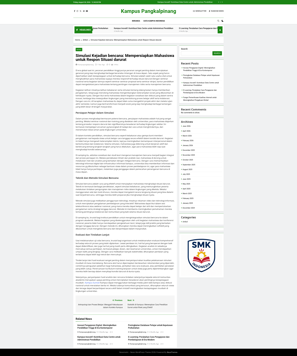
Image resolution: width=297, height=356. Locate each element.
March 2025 (187, 193)
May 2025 (186, 184)
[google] (83, 11)
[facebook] (74, 11)
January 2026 (188, 145)
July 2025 (186, 174)
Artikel (78, 50)
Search (184, 49)
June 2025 (186, 179)
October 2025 (188, 160)
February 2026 (188, 140)
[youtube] (87, 11)
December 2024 (189, 208)
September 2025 (189, 165)
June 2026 (186, 126)
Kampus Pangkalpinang (148, 11)
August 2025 (187, 169)
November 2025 (189, 155)
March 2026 (187, 136)
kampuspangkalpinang (86, 64)
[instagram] (77, 11)
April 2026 (186, 131)
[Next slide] (222, 2)
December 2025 (189, 150)
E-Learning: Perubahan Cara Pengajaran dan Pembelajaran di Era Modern (194, 28)
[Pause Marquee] (220, 29)
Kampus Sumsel (92, 282)
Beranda (136, 21)
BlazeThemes (172, 352)
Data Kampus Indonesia (154, 21)
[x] (80, 11)
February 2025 (188, 198)
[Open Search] (218, 21)
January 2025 (188, 203)
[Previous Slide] (218, 2)
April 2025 (186, 189)
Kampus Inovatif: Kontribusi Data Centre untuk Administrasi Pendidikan (185, 2)
